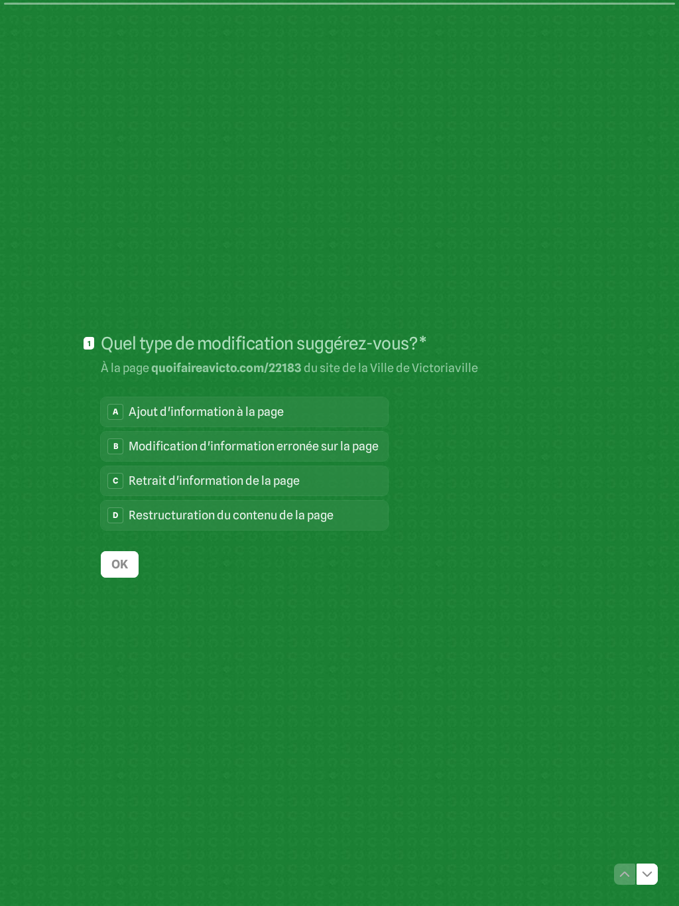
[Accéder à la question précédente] (624, 874)
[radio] (244, 411)
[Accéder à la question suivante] (647, 874)
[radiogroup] (244, 463)
